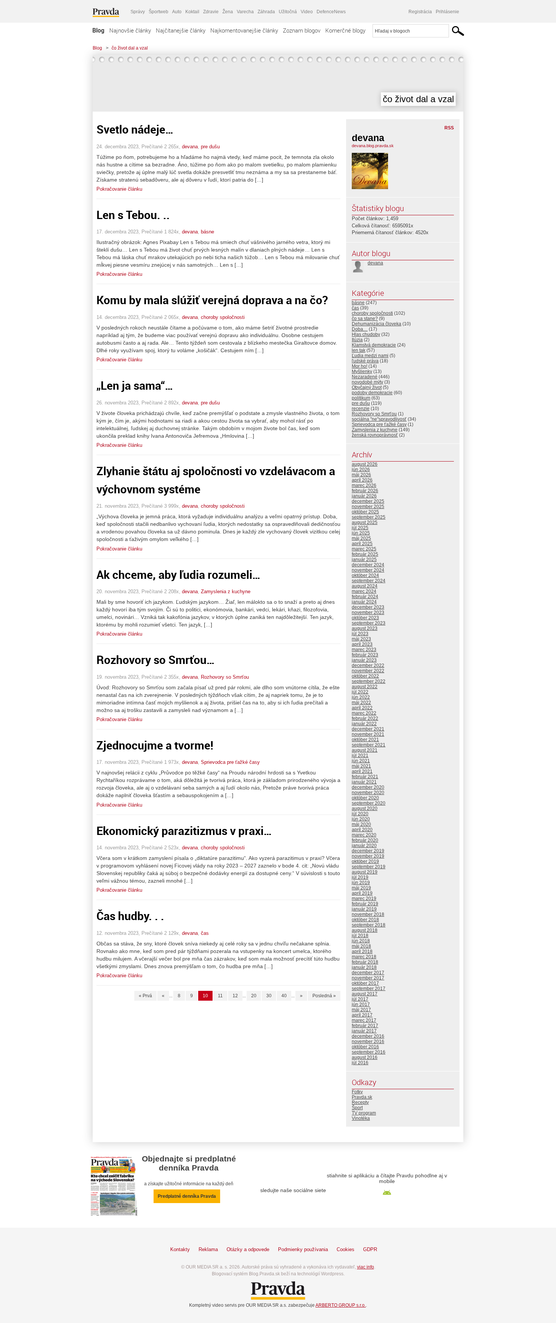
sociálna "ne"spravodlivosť (379, 419)
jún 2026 (361, 469)
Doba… (360, 329)
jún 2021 (361, 760)
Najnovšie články (130, 30)
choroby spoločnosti (223, 317)
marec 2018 (364, 956)
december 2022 (368, 665)
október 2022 (365, 676)
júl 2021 (360, 755)
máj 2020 (361, 824)
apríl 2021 (362, 771)
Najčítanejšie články (180, 30)
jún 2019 (361, 882)
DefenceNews (331, 11)
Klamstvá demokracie (374, 345)
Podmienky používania (303, 1249)
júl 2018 (360, 935)
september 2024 (368, 580)
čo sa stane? (365, 318)
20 (253, 995)
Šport (357, 1107)
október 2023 (365, 617)
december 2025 (368, 501)
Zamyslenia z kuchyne (225, 591)
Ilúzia (357, 339)
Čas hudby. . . (130, 915)
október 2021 (365, 739)
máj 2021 (361, 766)
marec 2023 (364, 649)
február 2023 (365, 655)
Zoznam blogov (301, 30)
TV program (364, 1113)
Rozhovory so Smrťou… (155, 659)
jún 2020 (361, 819)
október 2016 (365, 1046)
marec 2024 (364, 591)
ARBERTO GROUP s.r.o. (340, 1305)
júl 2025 (360, 527)
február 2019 (365, 903)
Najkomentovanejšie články (244, 30)
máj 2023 (361, 639)
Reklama (208, 1249)
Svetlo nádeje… (135, 129)
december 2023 (368, 607)
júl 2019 (360, 877)
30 (269, 995)
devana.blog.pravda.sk (373, 145)
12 (235, 995)
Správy (137, 11)
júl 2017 (360, 999)
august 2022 (364, 686)
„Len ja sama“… (134, 385)
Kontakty (180, 1249)
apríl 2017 (362, 1015)
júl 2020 (360, 813)
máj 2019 (361, 888)
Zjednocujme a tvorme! (154, 745)
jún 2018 (361, 941)
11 (220, 995)
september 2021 (368, 745)
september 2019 (368, 866)
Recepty (360, 1102)
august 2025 (364, 522)
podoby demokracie (372, 392)
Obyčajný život (367, 387)
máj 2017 (361, 1009)
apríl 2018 (362, 951)
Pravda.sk (362, 1097)
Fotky (357, 1091)
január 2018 (364, 967)
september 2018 (368, 925)
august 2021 (364, 750)
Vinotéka (361, 1118)
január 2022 (364, 723)
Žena (227, 11)
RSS (449, 128)
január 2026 (364, 496)
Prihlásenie (447, 11)
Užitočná (288, 11)
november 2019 (368, 856)
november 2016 (368, 1041)
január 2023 (364, 660)
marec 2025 (364, 549)
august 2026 (364, 464)
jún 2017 (361, 1004)
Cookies (345, 1249)
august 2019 (364, 872)
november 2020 (368, 792)
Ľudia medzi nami (370, 355)
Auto (177, 11)
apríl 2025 (362, 543)
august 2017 (364, 994)
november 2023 (368, 612)
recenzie (361, 408)
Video (307, 11)
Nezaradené (364, 376)
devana (190, 146)
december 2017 (368, 972)
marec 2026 (364, 485)
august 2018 (364, 930)
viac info (365, 1267)
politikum (361, 398)
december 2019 (368, 850)
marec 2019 (364, 898)
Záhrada (266, 11)
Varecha (245, 11)
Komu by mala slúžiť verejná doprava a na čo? (212, 300)
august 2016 (364, 1057)
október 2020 (365, 798)
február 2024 (365, 596)
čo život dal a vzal (130, 48)
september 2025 (368, 517)
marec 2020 (364, 835)
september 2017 (368, 988)
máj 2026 (361, 474)
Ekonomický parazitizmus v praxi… (184, 830)
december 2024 (368, 564)
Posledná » (324, 995)
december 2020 (368, 787)
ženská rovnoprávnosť (375, 435)
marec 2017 (364, 1020)
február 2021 (365, 776)
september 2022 (368, 681)
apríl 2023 (362, 644)
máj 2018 (361, 946)
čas (205, 933)
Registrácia (420, 11)
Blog (98, 30)
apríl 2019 (362, 893)
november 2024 (368, 570)
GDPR (370, 1249)
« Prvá (145, 995)
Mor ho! (359, 366)
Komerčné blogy (345, 30)
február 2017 (365, 1025)
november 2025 (368, 506)
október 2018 (365, 919)
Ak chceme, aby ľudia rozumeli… (178, 574)
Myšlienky (362, 371)
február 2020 (365, 840)
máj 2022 (361, 702)
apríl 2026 (362, 480)
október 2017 (365, 983)
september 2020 (368, 803)
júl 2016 (360, 1062)
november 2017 (368, 978)
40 (284, 995)
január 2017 (364, 1031)
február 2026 (365, 490)
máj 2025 (361, 538)
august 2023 (364, 628)
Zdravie (211, 11)
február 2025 (365, 554)
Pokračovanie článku (119, 189)
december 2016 (368, 1036)
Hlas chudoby (366, 334)
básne (207, 232)
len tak (358, 350)
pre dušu (210, 146)
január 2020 (364, 845)
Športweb (158, 11)
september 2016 (368, 1052)
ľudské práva (365, 361)
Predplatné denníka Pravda (187, 1196)
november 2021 (368, 734)
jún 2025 (361, 533)
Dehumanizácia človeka (376, 323)
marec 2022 (364, 713)
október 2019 (365, 861)
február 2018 (365, 962)
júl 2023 (360, 633)
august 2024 (364, 586)
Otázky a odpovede (248, 1249)
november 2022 (368, 670)
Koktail (192, 11)
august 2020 (364, 808)
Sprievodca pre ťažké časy (230, 762)
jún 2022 (361, 697)
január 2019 (364, 909)
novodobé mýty (367, 382)
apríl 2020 (362, 829)
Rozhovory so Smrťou (225, 677)
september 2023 (368, 623)
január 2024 (364, 602)
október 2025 (365, 512)
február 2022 (365, 718)
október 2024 (365, 575)
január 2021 (364, 782)
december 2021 (368, 729)
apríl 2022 (362, 707)
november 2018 (368, 914)
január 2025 (364, 559)
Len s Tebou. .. (133, 214)
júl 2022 (360, 692)
